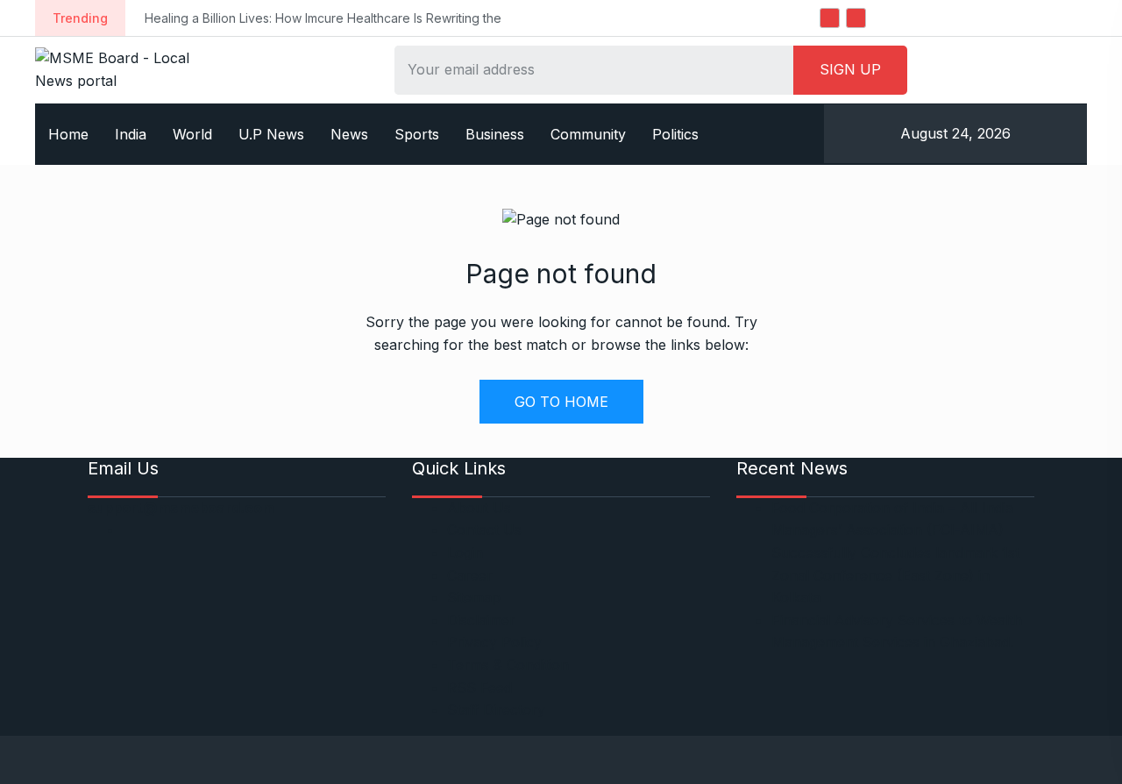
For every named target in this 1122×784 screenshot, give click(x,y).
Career (470, 575)
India (130, 134)
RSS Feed (479, 687)
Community (588, 134)
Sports (416, 134)
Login (465, 552)
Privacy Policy (494, 642)
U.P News (271, 134)
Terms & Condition (508, 665)
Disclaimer (481, 620)
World (192, 134)
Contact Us (484, 529)
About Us (479, 508)
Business (494, 134)
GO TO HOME (561, 401)
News (349, 134)
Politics (675, 134)
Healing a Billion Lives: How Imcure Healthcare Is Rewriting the (323, 18)
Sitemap (474, 597)
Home (68, 134)
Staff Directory (496, 709)
